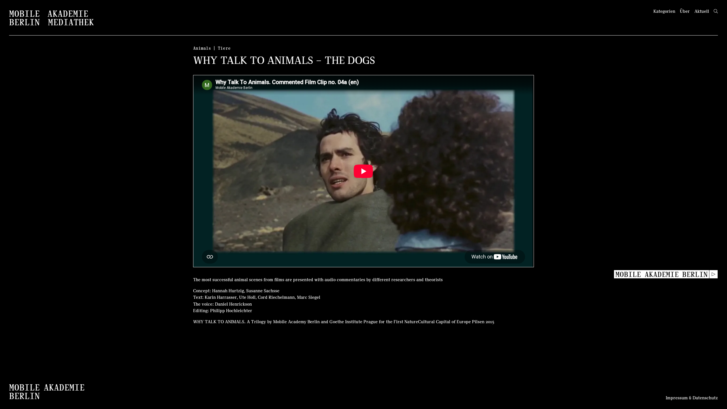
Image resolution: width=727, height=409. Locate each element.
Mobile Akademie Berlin (661, 274)
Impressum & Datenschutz (692, 397)
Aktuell (701, 11)
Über (685, 11)
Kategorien (664, 11)
